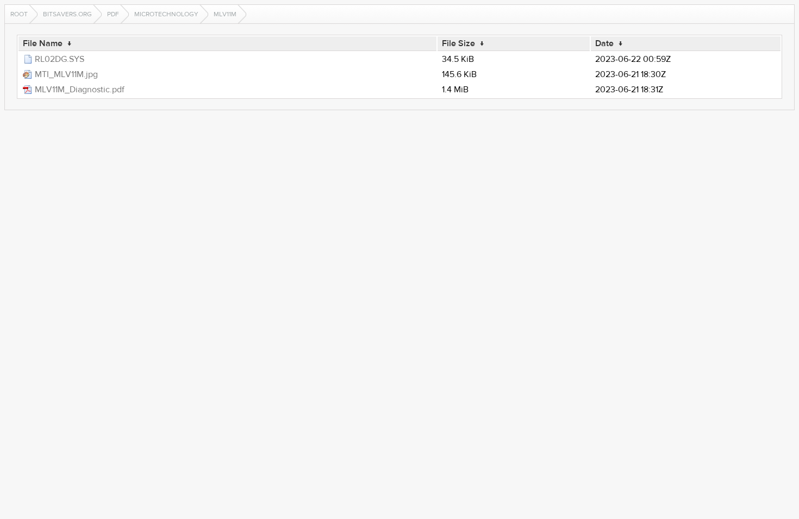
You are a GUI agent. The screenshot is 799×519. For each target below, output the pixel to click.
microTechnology (166, 14)
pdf (113, 14)
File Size (458, 43)
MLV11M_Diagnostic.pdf (79, 89)
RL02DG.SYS (59, 59)
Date (604, 43)
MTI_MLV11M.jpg (66, 74)
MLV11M (225, 14)
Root (19, 14)
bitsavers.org (67, 14)
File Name (43, 43)
